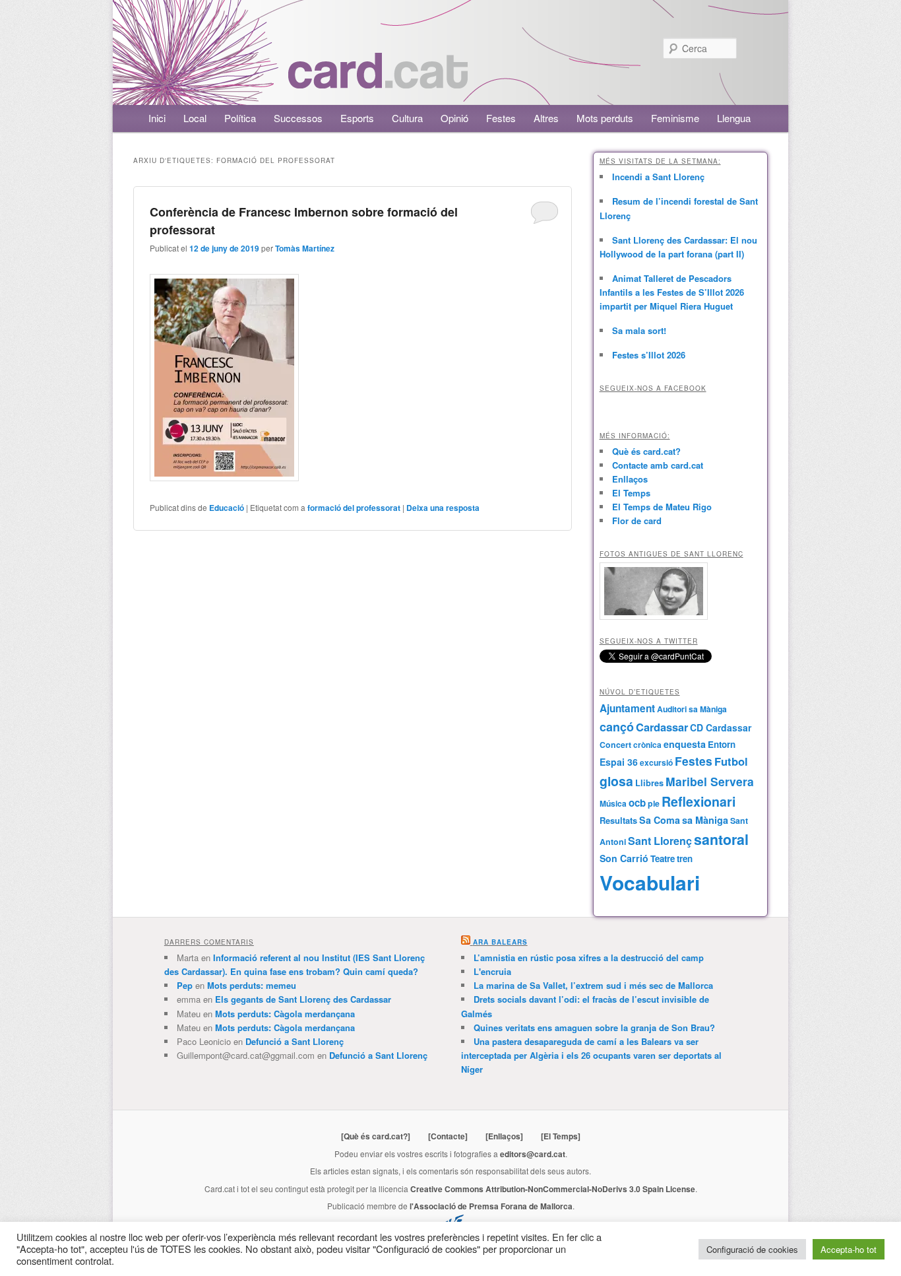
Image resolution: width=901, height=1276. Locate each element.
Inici (157, 118)
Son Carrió (624, 858)
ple (654, 803)
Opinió (454, 118)
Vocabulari (650, 882)
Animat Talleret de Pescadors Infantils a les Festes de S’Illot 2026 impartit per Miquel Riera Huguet (672, 292)
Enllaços (630, 479)
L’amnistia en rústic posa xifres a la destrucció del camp (589, 957)
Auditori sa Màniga (692, 709)
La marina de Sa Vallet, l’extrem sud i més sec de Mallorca (593, 985)
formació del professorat (353, 508)
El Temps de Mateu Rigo (662, 506)
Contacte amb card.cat (657, 465)
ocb (637, 802)
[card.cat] (378, 81)
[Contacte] (448, 1136)
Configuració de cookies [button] (752, 1249)
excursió (656, 762)
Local (194, 118)
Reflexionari (698, 801)
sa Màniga (705, 819)
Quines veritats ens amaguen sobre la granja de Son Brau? (594, 1027)
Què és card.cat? (646, 451)
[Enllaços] (504, 1136)
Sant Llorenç (660, 840)
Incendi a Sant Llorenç (658, 176)
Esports (357, 118)
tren (685, 858)
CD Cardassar (720, 727)
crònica (647, 745)
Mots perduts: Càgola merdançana (285, 1013)
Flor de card (637, 520)
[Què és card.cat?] (375, 1136)
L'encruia (492, 971)
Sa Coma (659, 819)
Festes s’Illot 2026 (648, 355)
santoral (721, 839)
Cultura (407, 118)
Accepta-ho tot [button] (849, 1249)
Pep (185, 985)
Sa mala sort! (639, 330)
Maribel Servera (710, 781)
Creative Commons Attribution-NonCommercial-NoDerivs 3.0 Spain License (552, 1189)
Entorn (721, 744)
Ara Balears (500, 942)
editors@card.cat (532, 1154)
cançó (617, 726)
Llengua (734, 118)
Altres (546, 118)
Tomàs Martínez (304, 248)
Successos (298, 118)
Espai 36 (619, 761)
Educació (226, 508)
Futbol (731, 761)
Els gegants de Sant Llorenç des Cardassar (303, 999)
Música (613, 803)
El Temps (631, 493)
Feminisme (675, 118)
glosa (616, 781)
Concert (615, 745)
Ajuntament (627, 708)
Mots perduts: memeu (251, 985)
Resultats (618, 820)
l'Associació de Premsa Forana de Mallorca (491, 1206)
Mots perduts (604, 118)
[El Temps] (560, 1136)
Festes (501, 118)
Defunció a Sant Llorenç (294, 1041)
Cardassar (662, 727)
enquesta (685, 744)
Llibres (649, 783)
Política (240, 118)
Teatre (662, 858)
